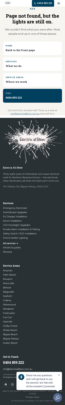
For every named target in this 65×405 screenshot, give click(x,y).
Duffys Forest (10, 326)
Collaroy (7, 300)
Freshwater (9, 313)
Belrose (7, 287)
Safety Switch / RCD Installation (20, 233)
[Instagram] (12, 384)
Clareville (7, 321)
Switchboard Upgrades (15, 212)
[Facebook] (5, 384)
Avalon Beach (10, 343)
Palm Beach (9, 274)
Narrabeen (8, 309)
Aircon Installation (12, 220)
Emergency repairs (11, 377)
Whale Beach (10, 330)
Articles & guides (12, 247)
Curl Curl (7, 317)
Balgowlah (8, 291)
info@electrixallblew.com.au (25, 113)
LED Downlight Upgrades (16, 225)
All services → (10, 243)
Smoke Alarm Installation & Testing (21, 229)
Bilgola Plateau (11, 338)
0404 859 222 (13, 362)
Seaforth (7, 296)
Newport (7, 279)
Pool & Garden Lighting (15, 237)
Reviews (7, 251)
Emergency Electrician (15, 208)
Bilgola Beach (10, 334)
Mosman (7, 270)
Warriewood (9, 304)
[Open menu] (58, 3)
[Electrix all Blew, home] (7, 3)
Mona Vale (8, 283)
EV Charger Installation (15, 216)
